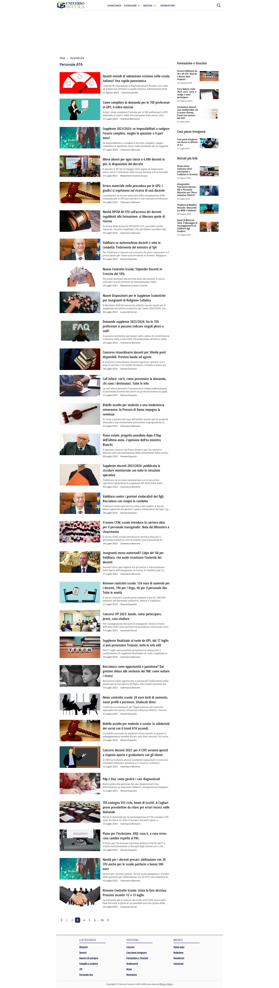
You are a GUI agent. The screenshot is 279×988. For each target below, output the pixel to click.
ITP (80, 969)
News (129, 969)
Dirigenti (83, 947)
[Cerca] (219, 5)
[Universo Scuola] (71, 5)
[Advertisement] (139, 32)
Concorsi (130, 947)
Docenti (83, 952)
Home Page (114, 5)
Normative (131, 974)
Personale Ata (86, 974)
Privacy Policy (166, 984)
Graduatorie (132, 963)
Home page (179, 947)
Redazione (178, 952)
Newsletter (167, 5)
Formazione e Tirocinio (137, 958)
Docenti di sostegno (88, 958)
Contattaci (179, 963)
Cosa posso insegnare (136, 952)
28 (102, 920)
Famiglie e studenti (88, 963)
